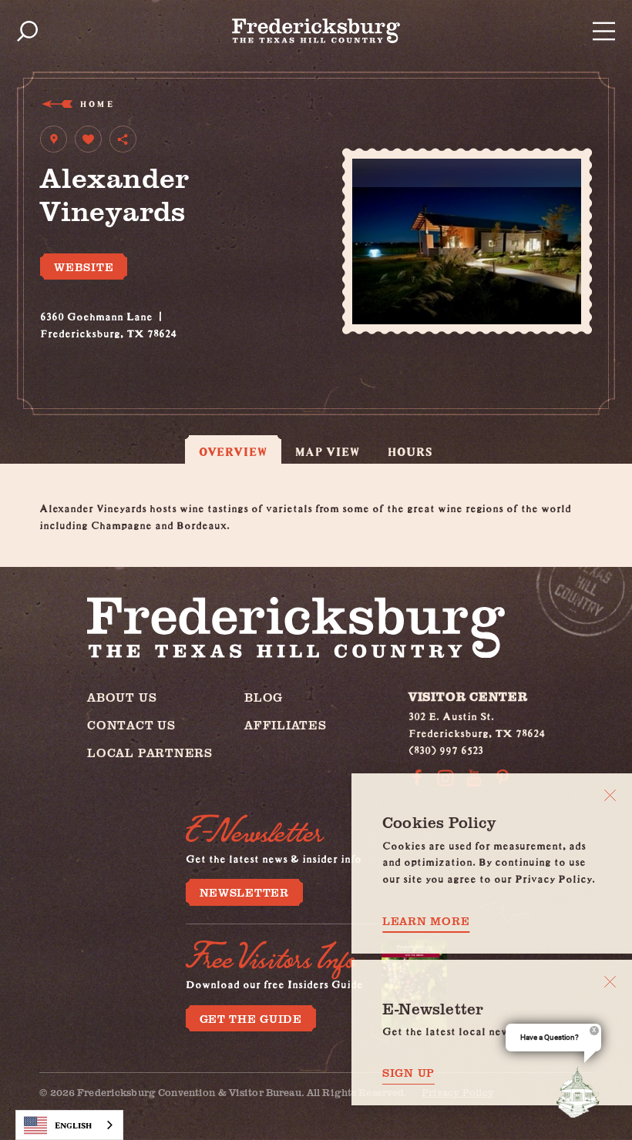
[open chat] (581, 1092)
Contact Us (131, 724)
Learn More (425, 921)
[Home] (316, 30)
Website (83, 266)
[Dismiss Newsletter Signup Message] (610, 981)
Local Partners (150, 752)
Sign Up (408, 1072)
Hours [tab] (410, 451)
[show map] (53, 139)
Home (96, 104)
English (73, 1125)
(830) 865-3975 (78, 348)
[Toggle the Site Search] (27, 31)
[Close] (610, 795)
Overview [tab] (233, 451)
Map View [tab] (327, 451)
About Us (121, 697)
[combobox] (69, 1125)
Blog (263, 697)
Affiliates (285, 724)
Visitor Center (468, 696)
